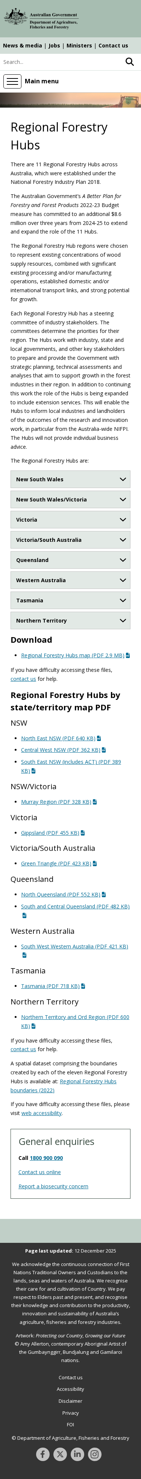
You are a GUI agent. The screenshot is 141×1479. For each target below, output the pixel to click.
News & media (22, 45)
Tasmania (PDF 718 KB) (50, 985)
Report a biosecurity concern (53, 1186)
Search (129, 62)
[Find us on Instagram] (95, 1454)
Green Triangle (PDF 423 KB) (56, 863)
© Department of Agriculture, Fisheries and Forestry (70, 1438)
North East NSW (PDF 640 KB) (58, 738)
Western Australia (41, 580)
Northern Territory (41, 620)
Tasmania (29, 600)
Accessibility (70, 1389)
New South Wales (40, 479)
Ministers (79, 45)
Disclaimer (70, 1401)
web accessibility (41, 1113)
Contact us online (39, 1172)
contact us (23, 678)
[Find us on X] (60, 1454)
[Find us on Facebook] (43, 1454)
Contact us (113, 45)
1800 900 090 (46, 1157)
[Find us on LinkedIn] (77, 1454)
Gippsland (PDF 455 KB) (50, 832)
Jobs (54, 45)
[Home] (41, 19)
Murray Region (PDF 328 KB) (56, 801)
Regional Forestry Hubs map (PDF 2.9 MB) (72, 655)
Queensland (32, 559)
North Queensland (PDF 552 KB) (60, 894)
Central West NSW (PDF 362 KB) (60, 749)
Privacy (70, 1412)
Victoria (26, 519)
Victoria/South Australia (49, 539)
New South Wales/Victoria (51, 499)
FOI (70, 1424)
